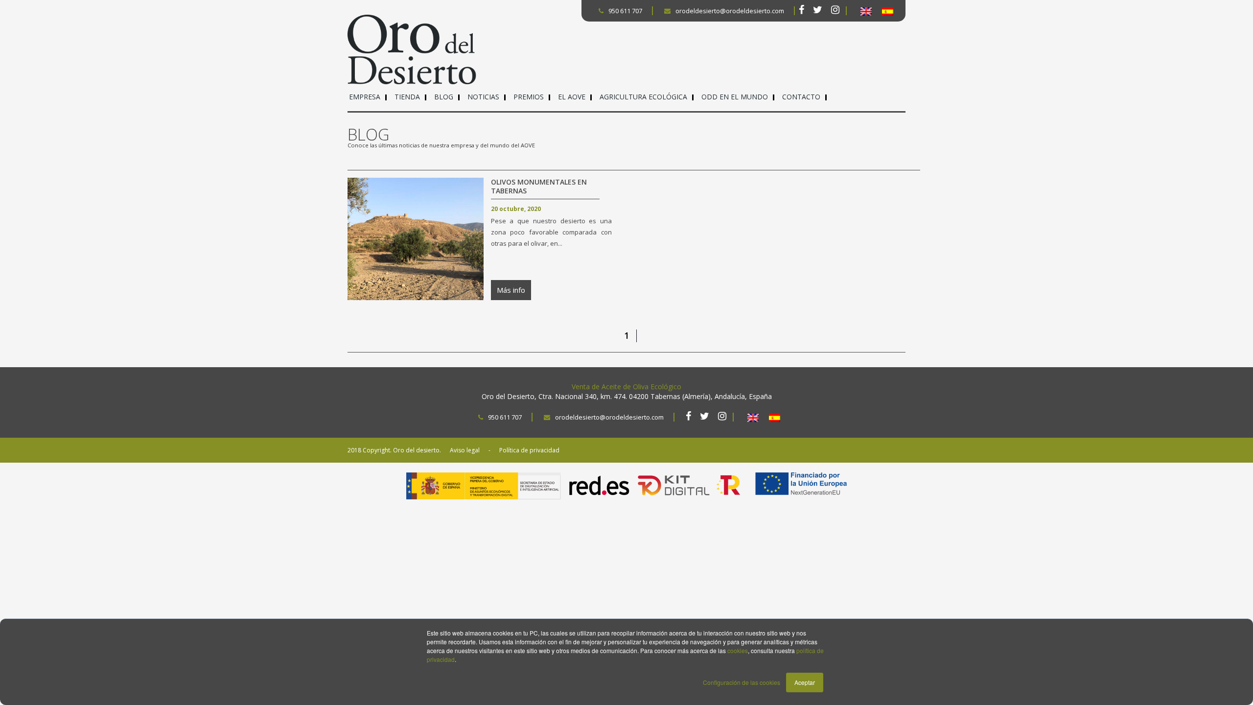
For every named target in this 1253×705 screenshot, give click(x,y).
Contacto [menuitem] (801, 96)
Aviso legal (465, 450)
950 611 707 (625, 10)
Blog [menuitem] (443, 96)
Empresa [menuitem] (364, 96)
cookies (737, 650)
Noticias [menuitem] (483, 96)
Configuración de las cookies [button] (741, 682)
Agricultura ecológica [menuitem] (643, 96)
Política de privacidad (529, 450)
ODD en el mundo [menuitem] (734, 96)
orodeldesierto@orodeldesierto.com (729, 10)
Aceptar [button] (804, 682)
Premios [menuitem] (528, 96)
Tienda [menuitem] (407, 96)
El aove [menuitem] (571, 96)
